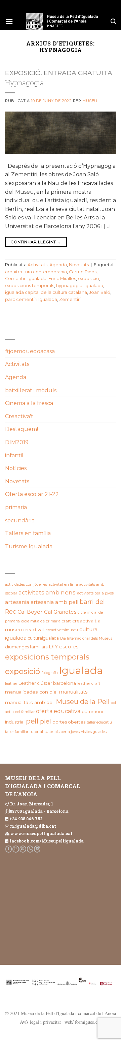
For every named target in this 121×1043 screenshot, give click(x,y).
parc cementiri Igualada (31, 299)
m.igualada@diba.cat (33, 826)
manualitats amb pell (29, 702)
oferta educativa (58, 711)
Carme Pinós (82, 271)
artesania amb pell (54, 602)
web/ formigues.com (84, 1022)
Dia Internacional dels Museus (86, 638)
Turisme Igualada (28, 546)
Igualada (93, 285)
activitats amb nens (47, 592)
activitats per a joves (95, 593)
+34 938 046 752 (25, 818)
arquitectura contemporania (36, 271)
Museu (89, 100)
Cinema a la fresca (29, 403)
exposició (88, 278)
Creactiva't (19, 416)
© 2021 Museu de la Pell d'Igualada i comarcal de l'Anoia (60, 1013)
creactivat (33, 629)
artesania (17, 602)
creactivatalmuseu (62, 630)
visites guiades (94, 731)
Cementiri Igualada (25, 278)
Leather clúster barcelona (47, 683)
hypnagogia (69, 285)
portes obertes (68, 722)
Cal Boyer (30, 612)
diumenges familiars (26, 646)
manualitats (73, 692)
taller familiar (16, 731)
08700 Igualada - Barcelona (39, 811)
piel (45, 721)
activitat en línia (63, 584)
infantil (14, 455)
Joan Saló (99, 292)
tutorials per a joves (62, 731)
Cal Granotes (60, 612)
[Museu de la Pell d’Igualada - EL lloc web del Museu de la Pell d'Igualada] (62, 21)
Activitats (37, 264)
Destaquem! (21, 429)
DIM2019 (17, 442)
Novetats (79, 264)
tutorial (36, 731)
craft (66, 621)
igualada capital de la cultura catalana (46, 292)
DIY (53, 647)
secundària (20, 520)
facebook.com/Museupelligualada (46, 840)
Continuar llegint (35, 241)
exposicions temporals (29, 285)
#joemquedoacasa (30, 351)
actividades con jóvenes (26, 584)
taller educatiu (99, 722)
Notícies (16, 468)
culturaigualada (43, 638)
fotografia (49, 673)
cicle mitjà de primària (41, 621)
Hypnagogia (24, 82)
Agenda (58, 264)
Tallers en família (28, 533)
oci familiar (25, 711)
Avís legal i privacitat (40, 1022)
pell (32, 721)
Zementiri (70, 299)
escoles (68, 647)
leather (11, 683)
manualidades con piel (31, 692)
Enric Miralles (62, 278)
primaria (16, 507)
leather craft (88, 683)
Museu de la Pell (83, 702)
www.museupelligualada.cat (41, 833)
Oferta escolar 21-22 (32, 494)
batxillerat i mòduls (30, 390)
